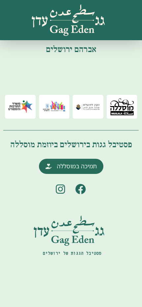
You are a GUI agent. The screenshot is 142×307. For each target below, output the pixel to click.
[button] (15, 7)
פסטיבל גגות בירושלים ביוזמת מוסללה (71, 144)
